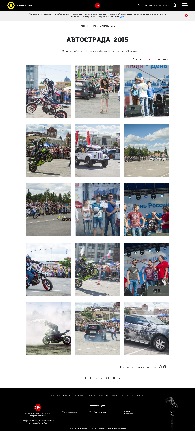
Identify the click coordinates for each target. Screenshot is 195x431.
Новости (91, 396)
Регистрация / (145, 5)
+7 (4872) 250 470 (99, 412)
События (55, 396)
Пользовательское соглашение (112, 428)
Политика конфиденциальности (82, 428)
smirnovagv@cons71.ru (38, 423)
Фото (93, 26)
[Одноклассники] (164, 366)
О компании (103, 396)
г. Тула (128, 412)
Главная (84, 26)
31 (114, 378)
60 (159, 59)
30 (153, 59)
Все (165, 59)
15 (148, 59)
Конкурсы (67, 396)
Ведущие (79, 396)
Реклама (124, 396)
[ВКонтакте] (160, 366)
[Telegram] (169, 366)
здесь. (122, 17)
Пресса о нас (138, 396)
